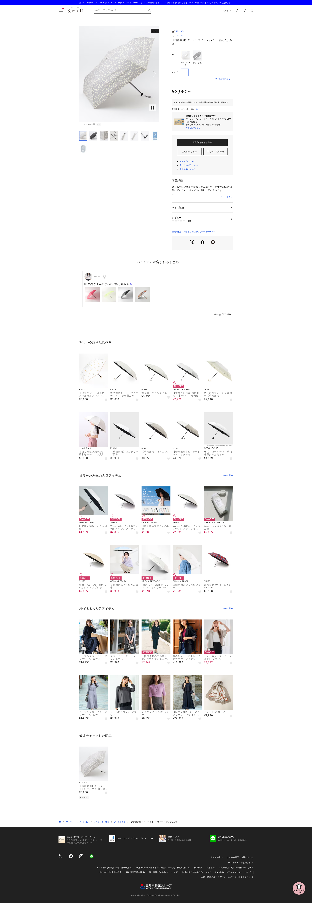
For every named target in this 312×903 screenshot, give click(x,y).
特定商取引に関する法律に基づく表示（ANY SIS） (194, 232)
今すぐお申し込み (193, 128)
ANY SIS (179, 31)
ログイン (226, 10)
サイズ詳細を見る (222, 79)
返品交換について (187, 169)
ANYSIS (69, 822)
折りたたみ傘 (119, 822)
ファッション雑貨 (101, 822)
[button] (119, 74)
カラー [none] (175, 54)
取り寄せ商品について (189, 165)
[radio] (185, 58)
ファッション (83, 822)
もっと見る (225, 197)
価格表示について (187, 161)
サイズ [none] (175, 72)
